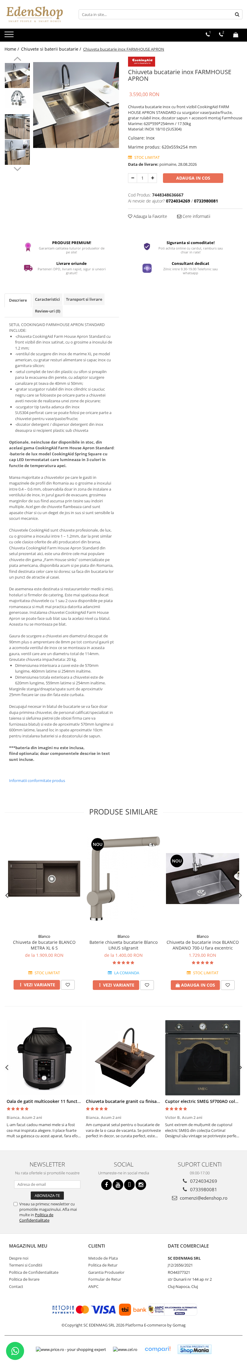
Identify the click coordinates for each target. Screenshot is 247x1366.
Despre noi (18, 1258)
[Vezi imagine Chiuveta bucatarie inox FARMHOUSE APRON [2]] (17, 126)
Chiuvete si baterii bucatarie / (51, 49)
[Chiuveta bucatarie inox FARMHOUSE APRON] (76, 105)
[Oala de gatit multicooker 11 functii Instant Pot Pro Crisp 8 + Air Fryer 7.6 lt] (44, 1057)
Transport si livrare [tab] (84, 299)
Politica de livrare (24, 1279)
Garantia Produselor (106, 1272)
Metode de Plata (103, 1258)
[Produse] (10, 36)
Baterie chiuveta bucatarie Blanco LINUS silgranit (123, 945)
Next (17, 168)
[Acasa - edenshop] (35, 14)
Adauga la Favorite (149, 216)
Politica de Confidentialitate (36, 1217)
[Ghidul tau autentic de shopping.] (157, 1349)
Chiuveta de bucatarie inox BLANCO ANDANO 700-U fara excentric (203, 945)
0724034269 (203, 1181)
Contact (16, 1286)
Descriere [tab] (18, 300)
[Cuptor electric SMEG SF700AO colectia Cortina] (202, 1057)
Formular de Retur (104, 1279)
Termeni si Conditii (25, 1265)
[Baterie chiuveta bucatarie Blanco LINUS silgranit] (123, 879)
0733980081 (203, 1189)
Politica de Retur (102, 1265)
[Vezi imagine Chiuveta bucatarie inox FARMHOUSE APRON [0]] (17, 75)
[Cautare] (237, 14)
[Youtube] (118, 1184)
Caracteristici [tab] (47, 299)
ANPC (93, 1286)
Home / (12, 49)
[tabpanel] (76, 105)
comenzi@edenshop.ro (203, 1198)
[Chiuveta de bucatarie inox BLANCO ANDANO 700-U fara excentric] (202, 878)
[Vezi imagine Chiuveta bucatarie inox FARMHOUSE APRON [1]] (17, 98)
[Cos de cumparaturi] (235, 35)
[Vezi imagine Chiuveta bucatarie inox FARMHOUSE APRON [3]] (17, 152)
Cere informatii (195, 216)
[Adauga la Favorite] (68, 985)
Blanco (44, 936)
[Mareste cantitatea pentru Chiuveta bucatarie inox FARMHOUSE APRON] (152, 178)
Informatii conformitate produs (37, 780)
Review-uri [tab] (47, 311)
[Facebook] (106, 1184)
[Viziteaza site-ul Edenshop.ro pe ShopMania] (194, 1349)
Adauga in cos (193, 178)
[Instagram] (141, 1184)
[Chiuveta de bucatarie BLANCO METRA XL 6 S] (44, 878)
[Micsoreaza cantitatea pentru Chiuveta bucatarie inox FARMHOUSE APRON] (132, 178)
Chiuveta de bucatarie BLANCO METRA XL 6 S (44, 945)
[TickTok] (129, 1184)
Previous (17, 60)
